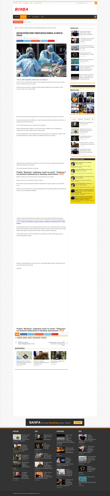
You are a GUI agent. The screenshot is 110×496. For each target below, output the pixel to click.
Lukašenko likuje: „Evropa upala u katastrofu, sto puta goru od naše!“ (56, 343)
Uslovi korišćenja (37, 3)
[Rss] (77, 3)
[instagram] (86, 3)
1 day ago (80, 167)
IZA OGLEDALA (35, 16)
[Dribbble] (83, 3)
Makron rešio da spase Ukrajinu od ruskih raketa (80, 187)
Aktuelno (16, 3)
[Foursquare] (84, 3)
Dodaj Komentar (35, 38)
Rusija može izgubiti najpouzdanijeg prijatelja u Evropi (26, 342)
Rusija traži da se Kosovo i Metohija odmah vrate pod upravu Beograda (24, 362)
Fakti (20, 3)
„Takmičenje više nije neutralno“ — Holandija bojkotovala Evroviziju (87, 40)
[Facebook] (78, 3)
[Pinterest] (81, 3)
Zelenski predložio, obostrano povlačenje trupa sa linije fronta (41, 362)
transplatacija (36, 337)
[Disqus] (41, 394)
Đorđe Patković (79, 189)
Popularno (80, 119)
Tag (92, 119)
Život (31, 3)
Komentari (87, 119)
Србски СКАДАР (79, 162)
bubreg (20, 337)
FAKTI (29, 16)
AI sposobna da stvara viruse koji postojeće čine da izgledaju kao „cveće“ (87, 47)
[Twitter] (80, 3)
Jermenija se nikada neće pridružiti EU (57, 361)
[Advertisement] (66, 9)
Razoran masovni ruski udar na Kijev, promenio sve (47, 456)
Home (17, 27)
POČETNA (17, 16)
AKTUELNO (23, 16)
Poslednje (74, 119)
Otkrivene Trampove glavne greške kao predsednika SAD (82, 173)
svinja (30, 337)
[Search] (96, 3)
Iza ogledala (25, 3)
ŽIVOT (42, 16)
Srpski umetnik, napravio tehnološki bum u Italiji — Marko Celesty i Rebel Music (42, 22)
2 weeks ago (82, 194)
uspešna (44, 337)
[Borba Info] (21, 9)
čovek (25, 337)
